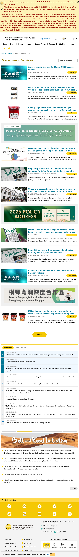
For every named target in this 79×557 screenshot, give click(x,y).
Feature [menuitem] (52, 44)
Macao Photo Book (11, 550)
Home (3, 53)
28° (69, 39)
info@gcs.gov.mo (48, 528)
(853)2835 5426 (61, 531)
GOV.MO (8, 539)
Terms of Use (28, 550)
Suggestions (28, 539)
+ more (74, 486)
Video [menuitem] (29, 44)
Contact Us (27, 543)
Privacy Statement (30, 547)
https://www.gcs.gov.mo (50, 525)
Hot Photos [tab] (21, 348)
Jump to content (44, 39)
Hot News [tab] (8, 348)
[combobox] (68, 60)
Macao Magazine (10, 543)
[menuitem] (12, 44)
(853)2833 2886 (48, 531)
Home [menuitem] (5, 44)
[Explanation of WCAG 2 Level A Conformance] (50, 554)
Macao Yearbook (10, 547)
